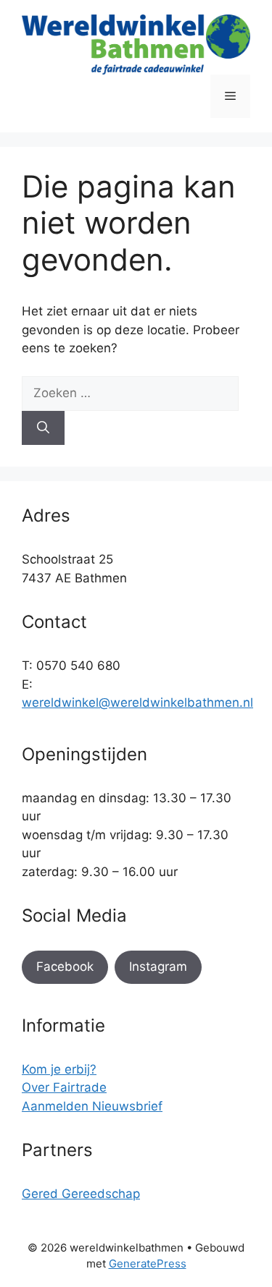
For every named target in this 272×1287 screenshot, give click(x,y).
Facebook (65, 966)
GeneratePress (147, 1263)
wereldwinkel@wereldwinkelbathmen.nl (137, 702)
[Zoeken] (43, 428)
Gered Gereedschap (81, 1193)
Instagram (158, 966)
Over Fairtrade (64, 1087)
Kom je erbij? (59, 1069)
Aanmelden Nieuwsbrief (92, 1106)
